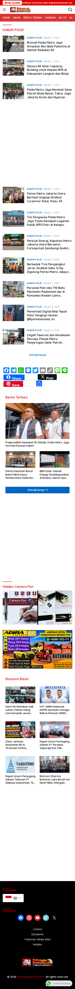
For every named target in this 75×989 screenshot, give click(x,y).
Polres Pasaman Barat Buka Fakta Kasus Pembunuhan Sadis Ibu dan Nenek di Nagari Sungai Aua (19, 475)
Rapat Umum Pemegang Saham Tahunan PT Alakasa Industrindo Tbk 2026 (20, 780)
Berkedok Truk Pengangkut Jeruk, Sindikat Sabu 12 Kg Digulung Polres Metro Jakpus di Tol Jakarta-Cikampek (49, 269)
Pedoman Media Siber (38, 939)
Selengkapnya (37, 354)
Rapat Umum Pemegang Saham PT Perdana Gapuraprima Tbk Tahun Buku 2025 (55, 745)
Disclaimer (37, 934)
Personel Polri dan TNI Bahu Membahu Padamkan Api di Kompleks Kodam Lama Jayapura (46, 293)
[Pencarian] (70, 10)
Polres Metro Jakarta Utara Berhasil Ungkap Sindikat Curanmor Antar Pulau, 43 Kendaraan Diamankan (46, 199)
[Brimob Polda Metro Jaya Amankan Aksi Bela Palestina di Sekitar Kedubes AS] (13, 45)
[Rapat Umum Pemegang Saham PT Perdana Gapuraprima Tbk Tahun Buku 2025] (55, 729)
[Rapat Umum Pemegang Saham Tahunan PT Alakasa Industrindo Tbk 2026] (20, 764)
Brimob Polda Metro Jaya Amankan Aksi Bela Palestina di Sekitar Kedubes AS (48, 46)
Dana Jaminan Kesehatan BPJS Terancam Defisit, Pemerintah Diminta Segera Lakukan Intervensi (17, 745)
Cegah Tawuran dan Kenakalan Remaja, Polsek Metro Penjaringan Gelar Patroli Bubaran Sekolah (48, 340)
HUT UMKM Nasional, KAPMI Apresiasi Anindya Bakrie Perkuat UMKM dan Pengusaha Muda (54, 710)
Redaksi (37, 944)
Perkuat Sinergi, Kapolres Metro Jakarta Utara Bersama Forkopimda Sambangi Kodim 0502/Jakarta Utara (49, 246)
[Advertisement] (37, 143)
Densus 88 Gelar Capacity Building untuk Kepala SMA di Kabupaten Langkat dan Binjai (48, 70)
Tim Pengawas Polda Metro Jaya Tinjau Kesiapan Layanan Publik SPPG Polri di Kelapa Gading (48, 222)
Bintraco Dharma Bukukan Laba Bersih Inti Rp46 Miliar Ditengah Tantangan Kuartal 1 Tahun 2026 (55, 780)
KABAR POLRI (34, 37)
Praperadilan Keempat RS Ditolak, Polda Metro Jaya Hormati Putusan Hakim (37, 444)
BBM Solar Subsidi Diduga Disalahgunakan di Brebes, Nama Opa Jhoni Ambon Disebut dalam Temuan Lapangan (54, 475)
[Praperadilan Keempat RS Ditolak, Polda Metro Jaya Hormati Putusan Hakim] (37, 421)
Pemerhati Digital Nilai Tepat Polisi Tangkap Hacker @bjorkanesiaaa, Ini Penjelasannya (47, 317)
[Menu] (5, 10)
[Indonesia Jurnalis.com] (20, 10)
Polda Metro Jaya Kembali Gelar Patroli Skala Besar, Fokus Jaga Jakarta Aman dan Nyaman (49, 93)
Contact (37, 929)
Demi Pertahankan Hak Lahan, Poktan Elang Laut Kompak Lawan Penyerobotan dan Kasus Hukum (19, 710)
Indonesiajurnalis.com (30, 976)
